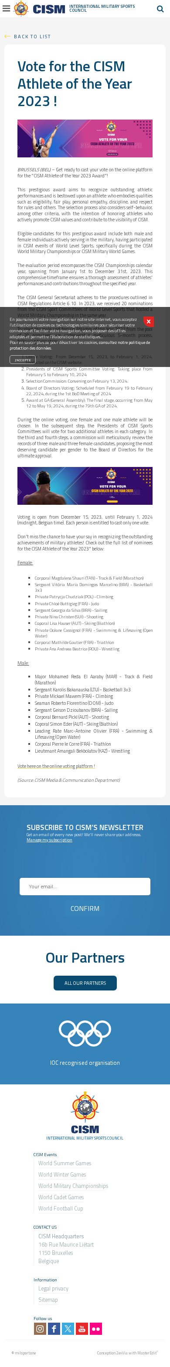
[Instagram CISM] (40, 1329)
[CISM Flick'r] (96, 1329)
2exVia (122, 1353)
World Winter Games (62, 1174)
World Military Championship (72, 1186)
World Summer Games (64, 1163)
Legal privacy (53, 1288)
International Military (94, 6)
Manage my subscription (49, 840)
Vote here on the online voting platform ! (56, 766)
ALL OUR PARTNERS (85, 983)
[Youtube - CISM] (82, 1329)
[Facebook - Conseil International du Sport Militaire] (54, 1329)
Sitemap (48, 1300)
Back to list (32, 36)
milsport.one (25, 1353)
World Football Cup (60, 1208)
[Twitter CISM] (68, 1329)
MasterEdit (146, 1353)
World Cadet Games (61, 1197)
